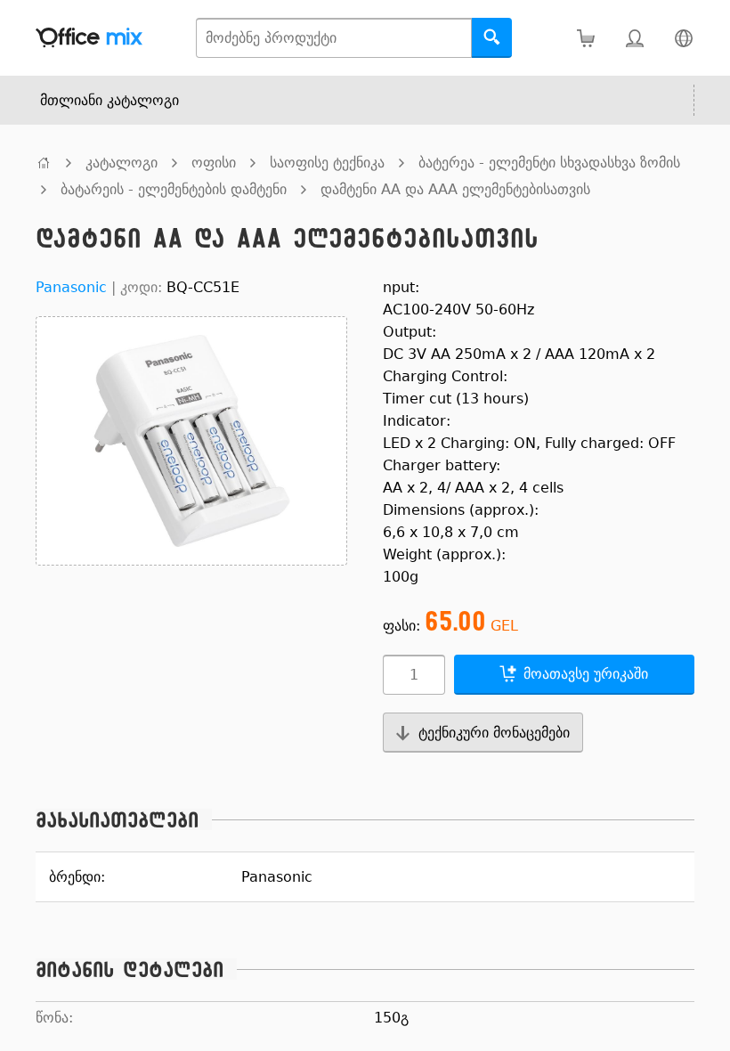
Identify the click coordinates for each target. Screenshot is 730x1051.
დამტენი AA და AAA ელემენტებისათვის (455, 189)
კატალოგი (121, 162)
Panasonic (71, 287)
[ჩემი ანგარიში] (634, 38)
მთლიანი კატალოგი (109, 100)
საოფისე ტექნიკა (327, 162)
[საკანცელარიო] (44, 162)
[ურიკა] (585, 38)
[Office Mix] (89, 38)
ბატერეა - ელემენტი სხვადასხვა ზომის (549, 162)
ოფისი (213, 162)
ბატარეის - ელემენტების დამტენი (174, 189)
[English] (683, 38)
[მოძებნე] (492, 38)
